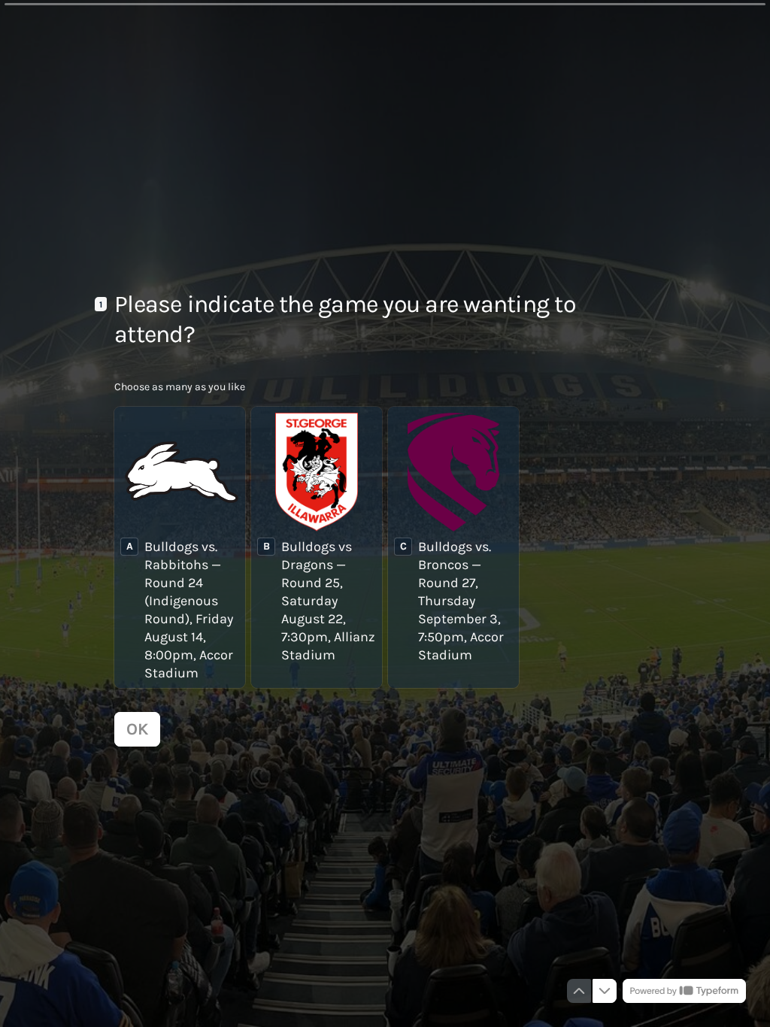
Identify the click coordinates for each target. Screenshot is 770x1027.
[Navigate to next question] (605, 991)
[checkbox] (179, 547)
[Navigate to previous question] (579, 991)
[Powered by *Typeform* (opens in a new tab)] (684, 991)
